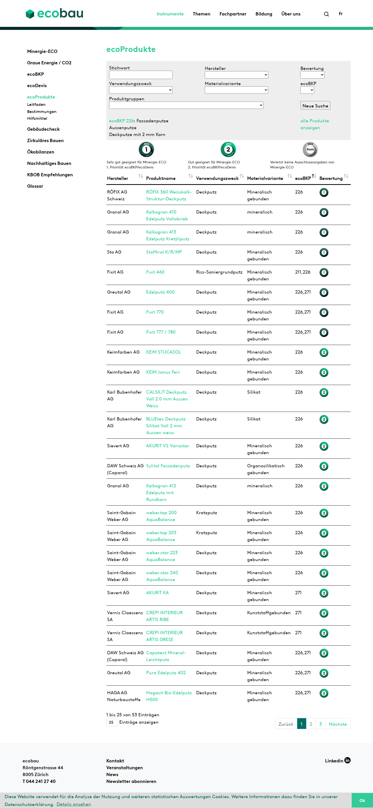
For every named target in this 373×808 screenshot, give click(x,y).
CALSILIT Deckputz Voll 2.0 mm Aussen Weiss (167, 398)
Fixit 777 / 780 (161, 331)
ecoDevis (37, 85)
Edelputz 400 (160, 291)
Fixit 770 (155, 311)
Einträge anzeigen (138, 721)
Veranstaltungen (124, 767)
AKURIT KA (157, 592)
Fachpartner (232, 13)
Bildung (264, 13)
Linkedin (334, 760)
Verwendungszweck (217, 178)
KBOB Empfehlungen (50, 174)
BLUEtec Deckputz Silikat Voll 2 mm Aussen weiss (166, 425)
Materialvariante (265, 178)
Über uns (290, 13)
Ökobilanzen (40, 151)
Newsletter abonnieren (131, 780)
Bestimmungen (42, 111)
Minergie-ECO (42, 50)
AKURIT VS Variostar (167, 445)
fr (341, 13)
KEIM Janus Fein (163, 371)
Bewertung (331, 178)
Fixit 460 (155, 271)
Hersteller (117, 178)
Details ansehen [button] (74, 803)
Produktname (161, 178)
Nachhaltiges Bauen (49, 162)
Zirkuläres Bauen (45, 140)
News (112, 774)
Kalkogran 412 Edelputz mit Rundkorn (161, 492)
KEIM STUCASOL (163, 351)
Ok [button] (362, 800)
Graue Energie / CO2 (49, 62)
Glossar (35, 185)
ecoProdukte (41, 96)
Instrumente (170, 13)
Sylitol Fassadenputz (168, 465)
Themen (201, 13)
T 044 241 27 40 (39, 780)
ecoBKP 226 (121, 120)
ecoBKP (35, 73)
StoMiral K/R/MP (164, 251)
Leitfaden (36, 104)
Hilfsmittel (37, 118)
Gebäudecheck (43, 128)
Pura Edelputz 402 (166, 672)
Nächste (338, 723)
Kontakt (115, 760)
